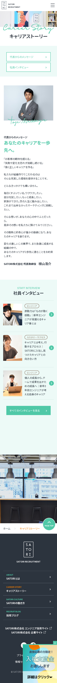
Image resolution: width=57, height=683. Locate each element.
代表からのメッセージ (21, 57)
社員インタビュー (19, 67)
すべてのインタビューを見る (25, 410)
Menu (53, 5)
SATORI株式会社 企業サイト (26, 632)
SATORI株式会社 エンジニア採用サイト (26, 628)
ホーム (6, 528)
